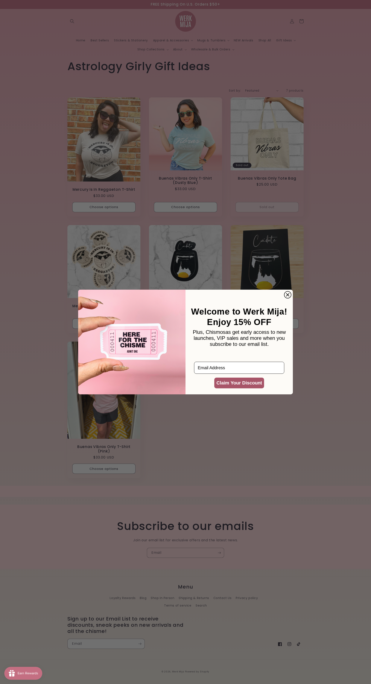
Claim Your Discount (239, 383)
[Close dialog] (287, 294)
